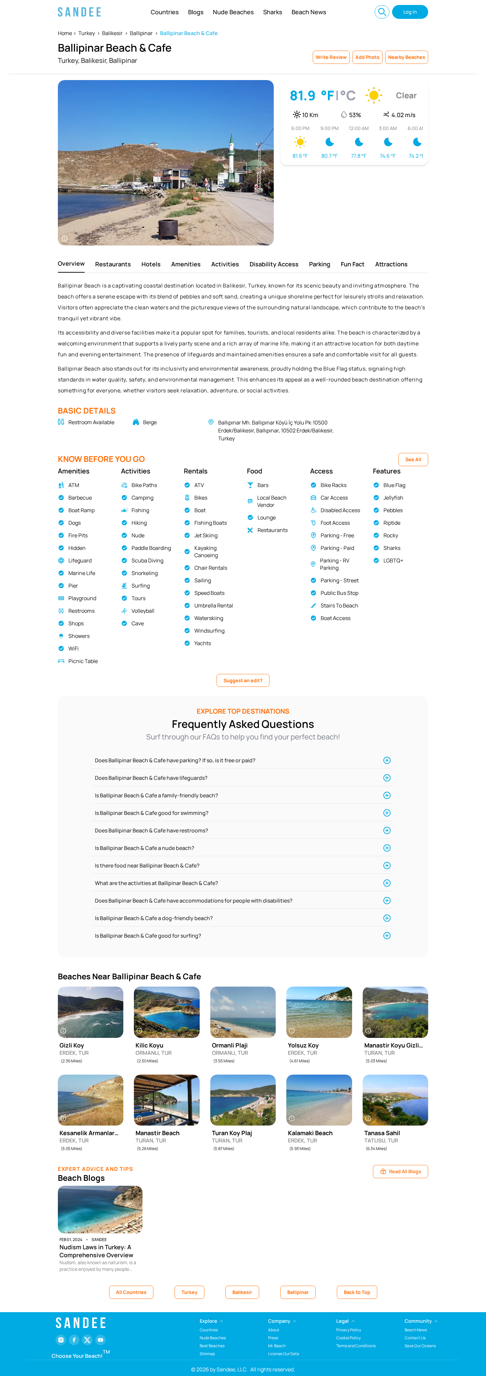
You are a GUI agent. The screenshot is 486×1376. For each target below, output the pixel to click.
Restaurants (113, 264)
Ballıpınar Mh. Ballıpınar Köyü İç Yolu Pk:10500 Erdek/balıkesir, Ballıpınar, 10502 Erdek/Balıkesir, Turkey (276, 430)
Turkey (86, 33)
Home (65, 33)
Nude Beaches (233, 12)
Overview (71, 263)
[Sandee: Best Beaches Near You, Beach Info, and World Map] (79, 12)
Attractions (391, 264)
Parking (319, 264)
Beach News (309, 12)
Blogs (196, 12)
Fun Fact (353, 264)
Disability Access (274, 264)
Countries (165, 12)
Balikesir (112, 33)
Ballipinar (141, 33)
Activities (225, 264)
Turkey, (69, 60)
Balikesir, (94, 60)
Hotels (151, 264)
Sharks (272, 12)
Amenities (186, 264)
